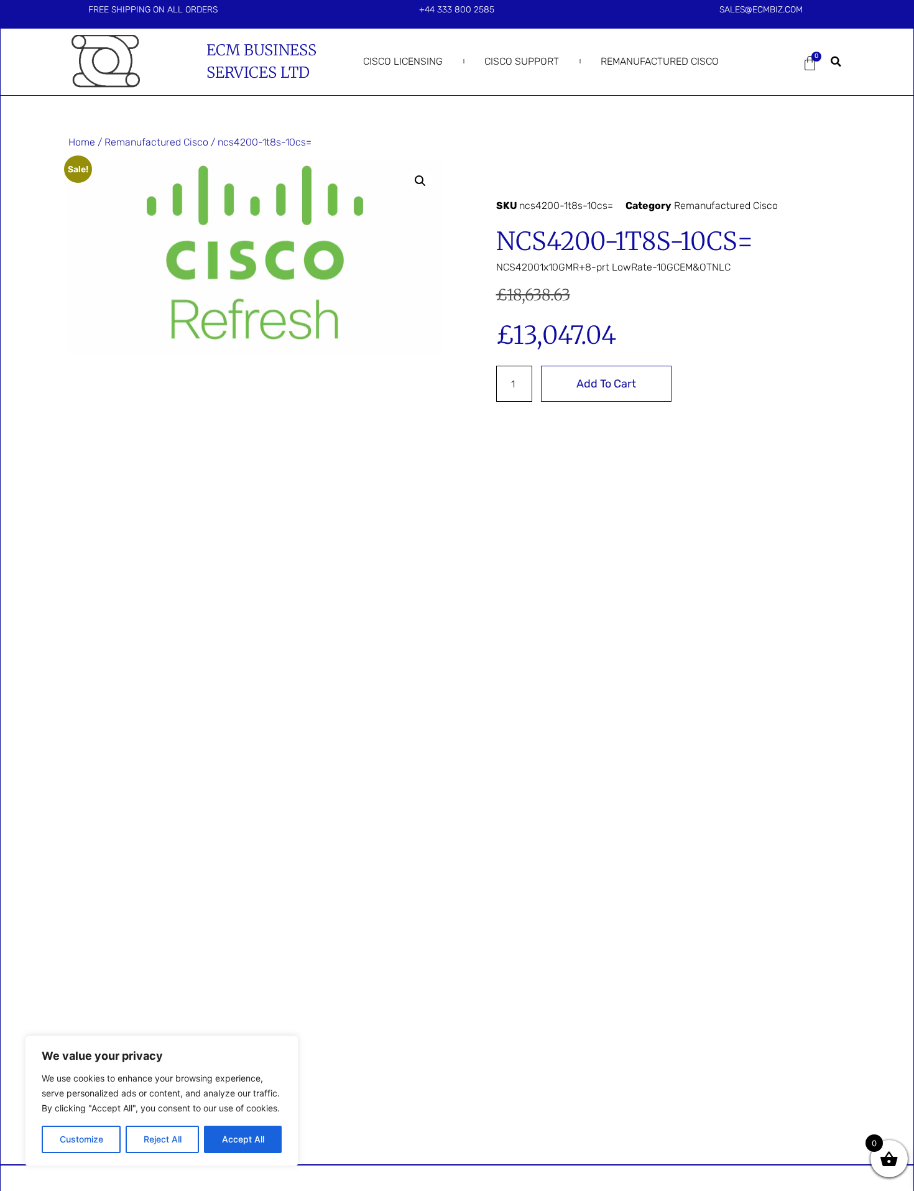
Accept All (243, 1139)
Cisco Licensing (403, 61)
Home (81, 142)
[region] (161, 1101)
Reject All (163, 1139)
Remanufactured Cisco (660, 61)
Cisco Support (521, 61)
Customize (81, 1139)
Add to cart (606, 384)
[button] (836, 61)
